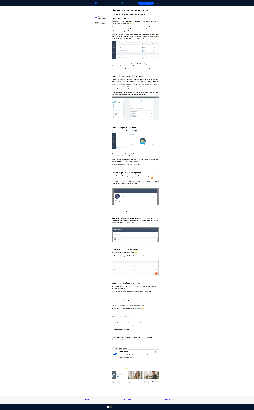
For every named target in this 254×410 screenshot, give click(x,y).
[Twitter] (157, 352)
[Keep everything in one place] (119, 375)
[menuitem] (108, 3)
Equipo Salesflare (123, 351)
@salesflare (121, 339)
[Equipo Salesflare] (115, 356)
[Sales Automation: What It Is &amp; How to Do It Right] (135, 375)
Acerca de (115, 348)
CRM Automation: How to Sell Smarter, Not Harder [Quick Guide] (151, 380)
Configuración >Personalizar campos (131, 256)
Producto (108, 3)
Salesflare (102, 22)
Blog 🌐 (121, 3)
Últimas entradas (123, 348)
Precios (115, 3)
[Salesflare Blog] (96, 3)
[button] (158, 3)
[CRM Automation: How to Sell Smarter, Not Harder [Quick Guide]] (151, 375)
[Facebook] (156, 352)
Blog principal (127, 399)
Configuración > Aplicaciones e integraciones (126, 291)
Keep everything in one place (117, 380)
